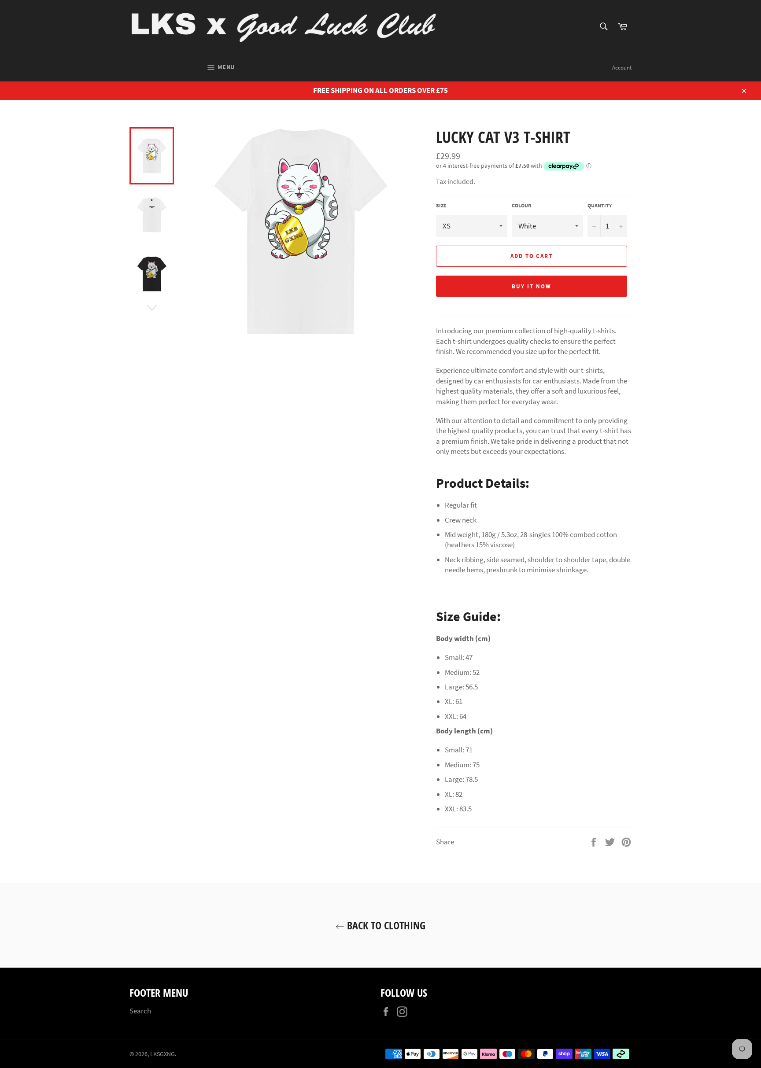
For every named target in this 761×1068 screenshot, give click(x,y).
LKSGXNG (162, 1054)
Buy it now (531, 286)
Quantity (599, 205)
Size (441, 205)
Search (140, 1011)
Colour (521, 205)
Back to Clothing (384, 925)
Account (622, 67)
